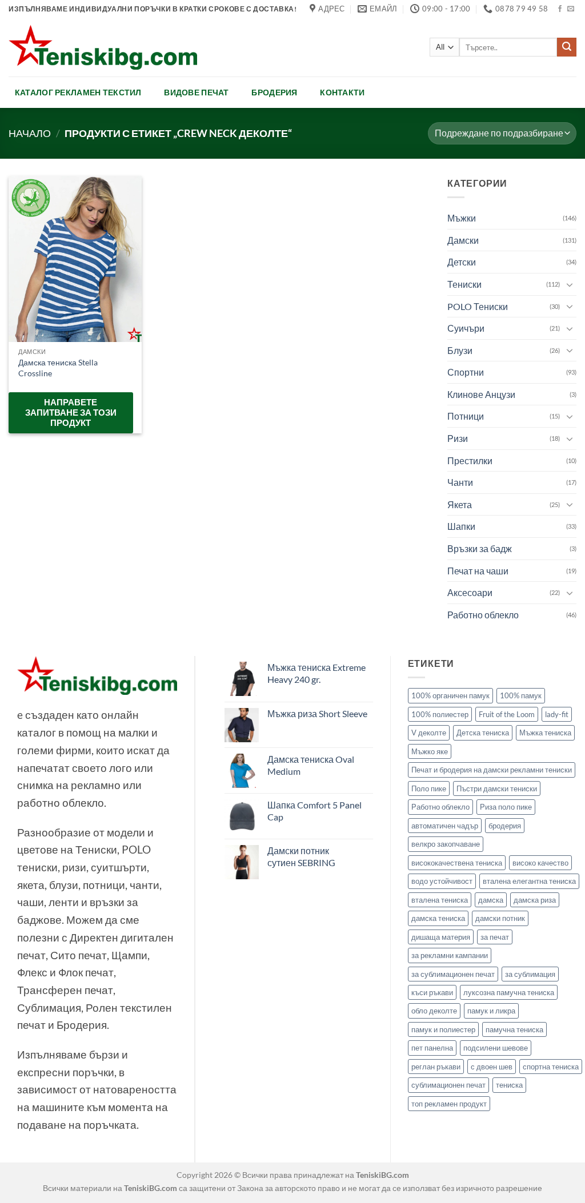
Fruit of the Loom (507, 714)
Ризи (457, 438)
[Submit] (566, 47)
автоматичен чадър (444, 825)
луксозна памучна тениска (508, 992)
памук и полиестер (443, 1029)
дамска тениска (438, 918)
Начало (30, 133)
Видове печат (196, 92)
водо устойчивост (441, 881)
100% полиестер (439, 714)
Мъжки (461, 217)
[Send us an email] (570, 9)
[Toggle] (569, 284)
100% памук (521, 695)
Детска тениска (482, 732)
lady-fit (556, 714)
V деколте (428, 732)
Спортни (465, 372)
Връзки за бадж (479, 548)
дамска (490, 899)
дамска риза (535, 899)
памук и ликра (491, 1010)
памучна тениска (514, 1029)
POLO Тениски (477, 305)
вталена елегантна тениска (529, 881)
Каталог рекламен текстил (78, 92)
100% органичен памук (450, 695)
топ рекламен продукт (449, 1103)
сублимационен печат (448, 1084)
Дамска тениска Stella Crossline (58, 367)
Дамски (463, 240)
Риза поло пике (506, 806)
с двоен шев (491, 1066)
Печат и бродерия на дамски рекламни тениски (491, 769)
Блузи (459, 350)
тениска (509, 1084)
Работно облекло (483, 614)
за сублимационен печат (453, 974)
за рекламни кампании (449, 955)
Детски (461, 261)
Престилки (469, 460)
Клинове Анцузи (481, 394)
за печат (494, 937)
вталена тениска (439, 899)
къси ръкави (432, 992)
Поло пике (428, 788)
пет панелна (432, 1047)
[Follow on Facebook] (559, 9)
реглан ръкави (435, 1066)
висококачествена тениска (456, 862)
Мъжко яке (429, 751)
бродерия (504, 825)
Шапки (461, 526)
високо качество (540, 862)
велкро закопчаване (445, 843)
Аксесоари (469, 592)
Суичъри (465, 328)
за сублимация (530, 974)
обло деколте (434, 1010)
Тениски (464, 284)
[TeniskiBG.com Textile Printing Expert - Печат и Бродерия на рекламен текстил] (103, 47)
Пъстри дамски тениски (496, 788)
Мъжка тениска (545, 732)
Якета (459, 504)
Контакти (342, 92)
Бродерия (274, 92)
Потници (465, 416)
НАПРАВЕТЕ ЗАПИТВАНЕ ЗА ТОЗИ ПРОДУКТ (71, 412)
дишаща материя (440, 937)
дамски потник (500, 918)
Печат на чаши (477, 570)
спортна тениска (551, 1066)
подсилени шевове (495, 1047)
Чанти (460, 482)
